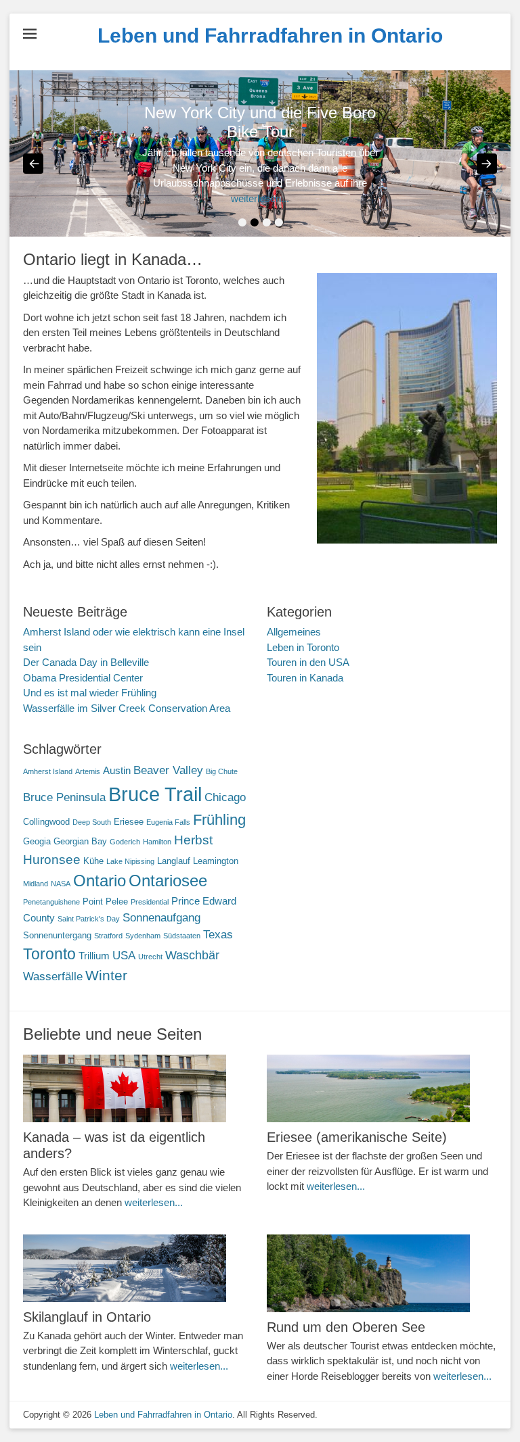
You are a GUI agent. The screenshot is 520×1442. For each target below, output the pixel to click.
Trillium (94, 955)
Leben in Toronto (303, 647)
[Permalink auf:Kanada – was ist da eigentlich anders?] (138, 1088)
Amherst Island (47, 771)
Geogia (37, 841)
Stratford (108, 936)
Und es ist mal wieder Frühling (89, 692)
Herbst (193, 840)
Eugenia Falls (168, 822)
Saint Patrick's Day (89, 919)
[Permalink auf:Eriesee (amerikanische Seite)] (382, 1088)
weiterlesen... (260, 198)
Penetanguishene (51, 902)
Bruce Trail (155, 794)
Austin (117, 770)
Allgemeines (294, 632)
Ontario (99, 881)
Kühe (93, 861)
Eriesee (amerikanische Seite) (357, 1137)
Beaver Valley (168, 770)
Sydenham (142, 936)
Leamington (215, 861)
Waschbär (192, 955)
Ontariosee (168, 881)
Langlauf (173, 861)
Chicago (225, 797)
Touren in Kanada (305, 677)
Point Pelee (105, 901)
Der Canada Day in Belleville (86, 662)
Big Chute (222, 771)
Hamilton (157, 842)
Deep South (91, 822)
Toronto (49, 954)
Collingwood (46, 822)
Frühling (219, 819)
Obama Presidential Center (83, 677)
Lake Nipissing (130, 861)
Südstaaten (181, 936)
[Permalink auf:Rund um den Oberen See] (382, 1273)
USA (123, 955)
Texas (218, 934)
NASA (60, 884)
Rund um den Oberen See (346, 1327)
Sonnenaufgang (161, 917)
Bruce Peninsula (64, 797)
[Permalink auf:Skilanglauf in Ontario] (138, 1268)
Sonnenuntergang (57, 935)
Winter (106, 975)
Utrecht (150, 957)
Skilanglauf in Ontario (87, 1316)
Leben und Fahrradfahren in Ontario (270, 35)
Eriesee (129, 822)
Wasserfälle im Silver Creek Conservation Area (126, 708)
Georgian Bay (80, 841)
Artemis (87, 771)
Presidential (150, 902)
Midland (35, 884)
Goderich (125, 842)
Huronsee (52, 859)
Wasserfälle (53, 976)
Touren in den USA (308, 662)
